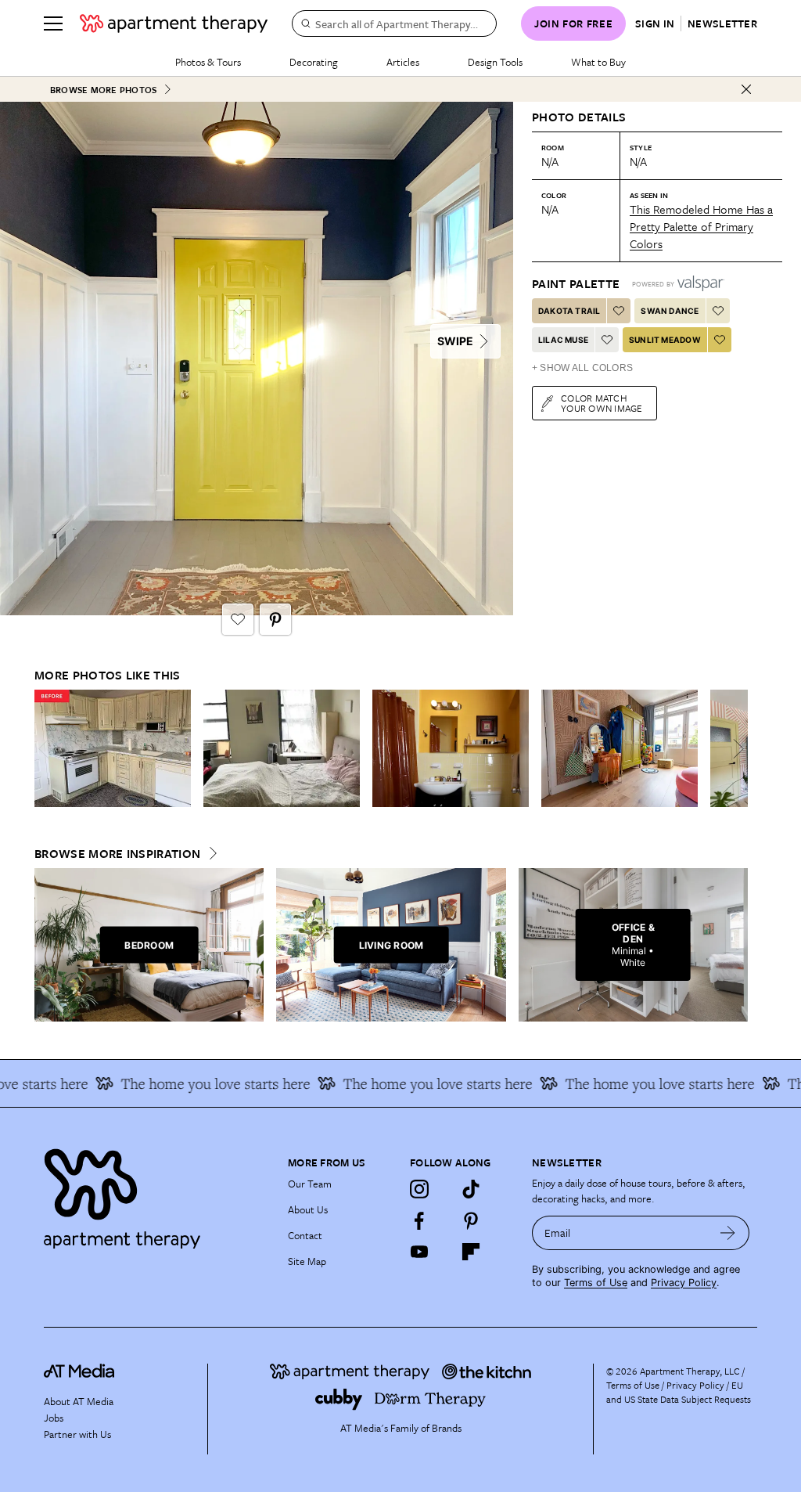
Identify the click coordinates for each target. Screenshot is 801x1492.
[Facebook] (419, 1220)
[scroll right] (735, 749)
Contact (305, 1235)
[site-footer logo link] (79, 1373)
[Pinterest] (471, 1220)
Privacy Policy (684, 1282)
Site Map (307, 1261)
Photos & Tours (208, 62)
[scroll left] (46, 749)
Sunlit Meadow (665, 339)
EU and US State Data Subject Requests (678, 1392)
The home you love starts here (196, 1083)
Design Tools (495, 62)
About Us (308, 1209)
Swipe (455, 341)
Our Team (310, 1183)
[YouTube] (419, 1251)
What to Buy (598, 62)
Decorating (313, 62)
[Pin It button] (275, 619)
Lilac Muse (563, 339)
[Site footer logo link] (156, 1194)
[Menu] (53, 23)
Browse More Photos (103, 89)
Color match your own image (602, 403)
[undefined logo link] (174, 23)
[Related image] (112, 748)
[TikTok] (471, 1189)
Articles (402, 62)
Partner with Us (77, 1434)
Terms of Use (595, 1282)
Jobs (53, 1417)
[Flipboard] (471, 1251)
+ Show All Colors (582, 367)
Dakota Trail (569, 310)
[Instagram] (419, 1189)
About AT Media (78, 1401)
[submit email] (727, 1233)
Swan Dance (670, 310)
